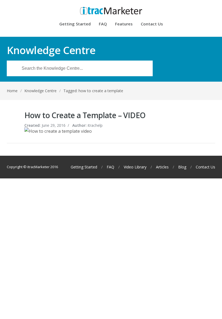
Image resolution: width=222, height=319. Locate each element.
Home (12, 90)
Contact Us (152, 24)
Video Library (135, 167)
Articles (162, 167)
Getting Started (75, 24)
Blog (182, 167)
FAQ (103, 24)
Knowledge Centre (40, 90)
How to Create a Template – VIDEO (85, 115)
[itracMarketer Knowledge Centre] (111, 11)
